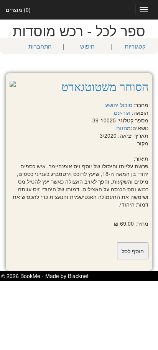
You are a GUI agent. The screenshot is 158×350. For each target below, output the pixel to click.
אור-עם (122, 112)
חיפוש (87, 46)
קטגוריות (135, 46)
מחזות (123, 128)
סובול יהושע (118, 105)
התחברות (40, 46)
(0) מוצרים (18, 9)
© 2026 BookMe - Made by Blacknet (45, 276)
